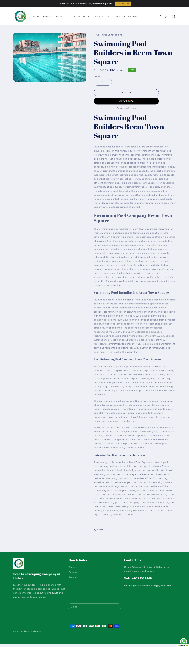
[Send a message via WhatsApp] (184, 642)
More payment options (126, 108)
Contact (73, 577)
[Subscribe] (117, 606)
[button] (63, 16)
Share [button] (100, 530)
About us (73, 572)
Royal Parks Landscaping (31, 631)
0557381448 (123, 3)
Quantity (97, 76)
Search (72, 567)
